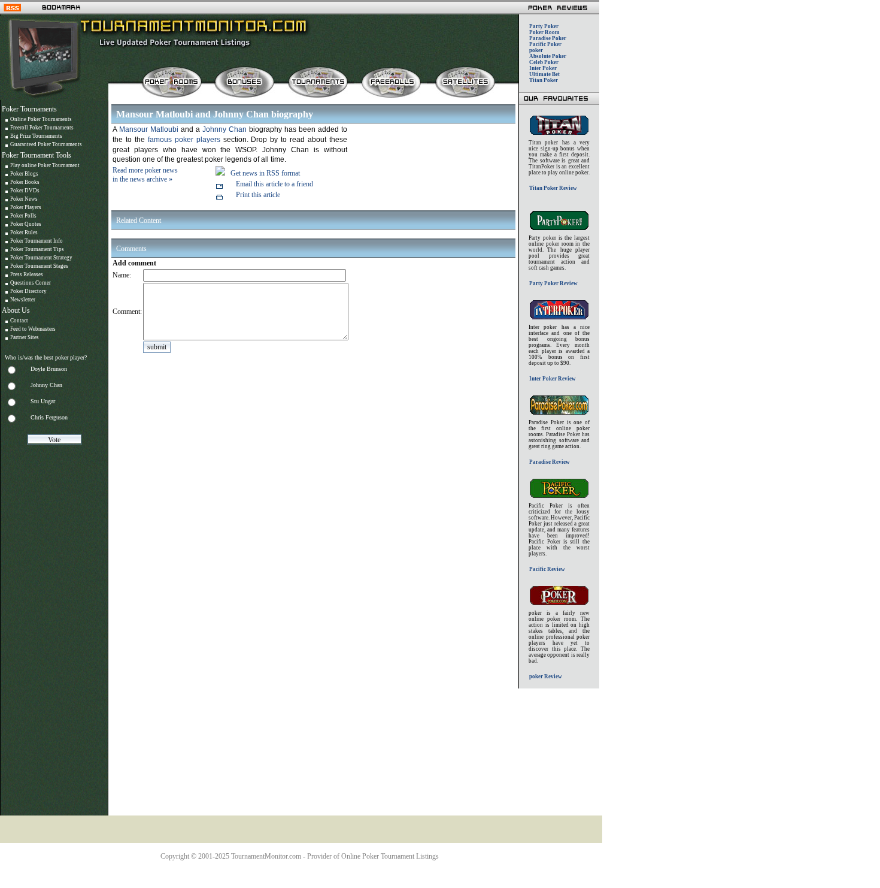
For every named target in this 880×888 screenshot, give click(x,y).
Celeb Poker (544, 62)
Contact (19, 321)
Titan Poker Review (553, 188)
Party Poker (544, 26)
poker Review (545, 676)
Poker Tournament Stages (39, 266)
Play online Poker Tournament (45, 165)
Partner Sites (24, 337)
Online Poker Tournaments (41, 119)
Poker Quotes (25, 224)
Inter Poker (543, 68)
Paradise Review (549, 462)
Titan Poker (543, 80)
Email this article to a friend (274, 184)
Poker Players (25, 207)
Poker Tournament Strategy (41, 258)
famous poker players (184, 139)
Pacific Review (547, 569)
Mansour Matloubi (148, 129)
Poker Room (544, 32)
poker (536, 50)
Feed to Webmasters (33, 329)
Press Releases (26, 274)
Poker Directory (28, 291)
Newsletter (22, 300)
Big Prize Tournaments (36, 136)
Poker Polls (23, 216)
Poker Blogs (24, 174)
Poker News (24, 199)
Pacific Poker (545, 44)
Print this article (258, 195)
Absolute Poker (547, 56)
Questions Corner (30, 283)
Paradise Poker (547, 38)
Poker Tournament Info (36, 241)
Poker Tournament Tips (37, 249)
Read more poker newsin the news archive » (145, 174)
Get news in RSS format (265, 173)
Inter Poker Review (552, 379)
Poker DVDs (25, 191)
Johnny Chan (225, 129)
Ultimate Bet (544, 74)
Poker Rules (24, 232)
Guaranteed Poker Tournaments (46, 144)
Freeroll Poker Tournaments (42, 128)
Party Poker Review (553, 283)
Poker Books (25, 182)
